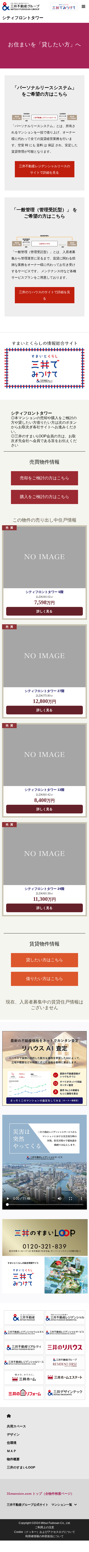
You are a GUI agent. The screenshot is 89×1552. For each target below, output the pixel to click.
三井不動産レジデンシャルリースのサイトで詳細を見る (44, 169)
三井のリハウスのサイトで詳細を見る (44, 295)
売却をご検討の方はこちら (44, 478)
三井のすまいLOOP (21, 1467)
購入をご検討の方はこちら (44, 496)
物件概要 (13, 1459)
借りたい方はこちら (44, 978)
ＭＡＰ (11, 1451)
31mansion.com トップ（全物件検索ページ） (40, 1493)
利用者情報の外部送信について (44, 1536)
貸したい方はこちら (44, 960)
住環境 (11, 1443)
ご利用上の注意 (44, 1527)
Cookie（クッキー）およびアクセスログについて (44, 1532)
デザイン (13, 1434)
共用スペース (16, 1426)
